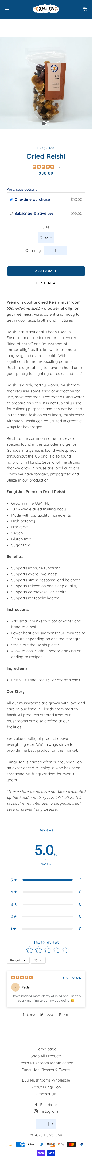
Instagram (48, 1111)
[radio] (11, 199)
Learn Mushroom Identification (46, 1062)
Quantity (33, 250)
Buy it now (45, 283)
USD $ (44, 1123)
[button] (46, 880)
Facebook (48, 1104)
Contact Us (46, 1094)
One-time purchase (32, 199)
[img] (43, 167)
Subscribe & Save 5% (34, 213)
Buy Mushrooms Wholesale (46, 1080)
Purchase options (22, 189)
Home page (46, 1049)
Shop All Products (46, 1055)
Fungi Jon (53, 1135)
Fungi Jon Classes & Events (46, 1069)
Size (46, 227)
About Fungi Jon (46, 1087)
